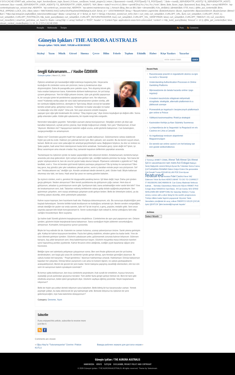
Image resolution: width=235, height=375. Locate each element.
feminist (167, 176)
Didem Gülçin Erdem (176, 169)
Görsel (73, 53)
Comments (194, 27)
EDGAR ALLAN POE (170, 172)
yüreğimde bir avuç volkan (165, 201)
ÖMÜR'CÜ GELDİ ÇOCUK (188, 201)
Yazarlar (184, 53)
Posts (182, 27)
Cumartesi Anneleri (157, 169)
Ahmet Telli (174, 159)
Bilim (106, 53)
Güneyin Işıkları (44, 75)
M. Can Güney (175, 183)
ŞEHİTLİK (154, 204)
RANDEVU (160, 189)
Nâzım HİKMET (187, 186)
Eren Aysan (184, 172)
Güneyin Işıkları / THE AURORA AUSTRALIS (87, 40)
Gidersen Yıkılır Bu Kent (155, 179)
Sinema (85, 53)
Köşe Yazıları (168, 53)
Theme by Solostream (148, 368)
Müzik (61, 53)
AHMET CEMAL (161, 160)
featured (154, 175)
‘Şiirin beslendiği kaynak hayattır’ (172, 204)
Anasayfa (40, 27)
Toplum (129, 53)
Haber (153, 53)
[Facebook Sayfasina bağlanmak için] (45, 330)
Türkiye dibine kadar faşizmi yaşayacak (161, 198)
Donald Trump (155, 172)
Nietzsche (176, 186)
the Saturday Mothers (180, 192)
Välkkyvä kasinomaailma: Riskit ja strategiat (169, 117)
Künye (99, 364)
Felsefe (117, 53)
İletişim (64, 27)
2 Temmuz (149, 160)
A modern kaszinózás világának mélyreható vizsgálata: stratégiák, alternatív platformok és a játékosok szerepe (171, 101)
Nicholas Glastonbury (163, 186)
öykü (147, 204)
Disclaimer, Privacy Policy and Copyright (132, 364)
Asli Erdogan (183, 163)
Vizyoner (182, 198)
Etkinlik (141, 53)
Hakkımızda (52, 27)
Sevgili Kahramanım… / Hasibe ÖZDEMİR (67, 71)
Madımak (186, 183)
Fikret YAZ (187, 176)
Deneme (52, 300)
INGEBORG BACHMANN (158, 183)
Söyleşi (41, 53)
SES (190, 189)
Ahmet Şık (185, 159)
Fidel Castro (177, 176)
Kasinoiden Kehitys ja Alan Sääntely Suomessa (171, 122)
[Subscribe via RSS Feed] (40, 330)
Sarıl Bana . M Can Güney (177, 189)
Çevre (96, 53)
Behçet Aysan (171, 166)
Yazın (51, 53)
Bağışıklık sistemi (157, 166)
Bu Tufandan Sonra (186, 166)
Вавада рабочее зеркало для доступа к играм (119, 344)
